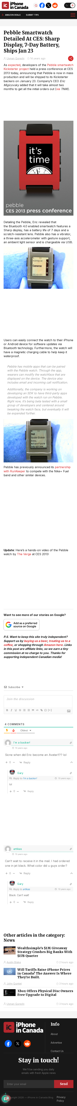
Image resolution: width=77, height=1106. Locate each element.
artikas (26, 889)
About (54, 1034)
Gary (20, 773)
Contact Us (57, 1051)
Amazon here (53, 645)
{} (45, 710)
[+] (50, 710)
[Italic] (11, 710)
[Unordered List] (28, 710)
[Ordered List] (24, 710)
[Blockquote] (33, 710)
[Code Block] (37, 710)
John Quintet (14, 983)
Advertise (56, 1042)
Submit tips (32, 15)
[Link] (41, 710)
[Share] (70, 58)
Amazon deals (13, 15)
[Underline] (15, 710)
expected (14, 65)
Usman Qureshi (15, 58)
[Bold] (7, 710)
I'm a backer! (30, 778)
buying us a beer (35, 641)
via (58, 89)
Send (64, 1084)
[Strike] (20, 710)
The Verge (24, 554)
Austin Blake (14, 962)
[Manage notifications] (8, 1098)
